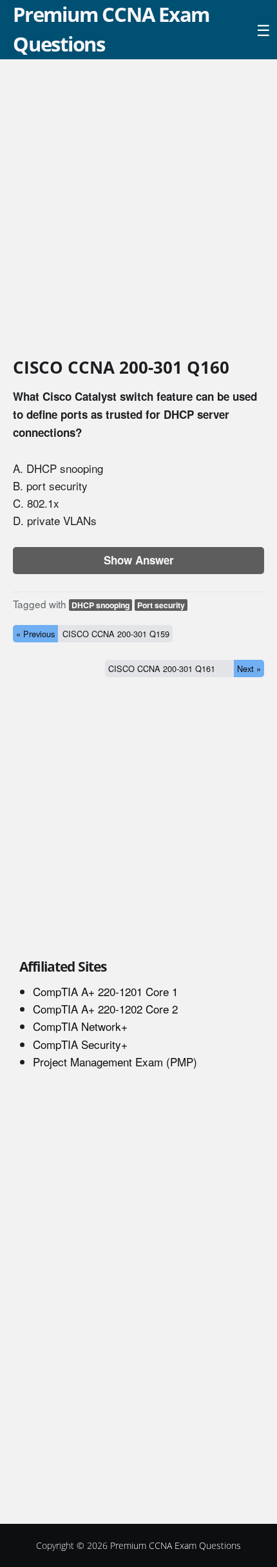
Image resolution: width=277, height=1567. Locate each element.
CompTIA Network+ (80, 1026)
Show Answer (139, 560)
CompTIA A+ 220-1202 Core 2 (105, 1009)
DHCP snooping (100, 605)
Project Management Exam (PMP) (115, 1061)
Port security (161, 605)
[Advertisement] (138, 210)
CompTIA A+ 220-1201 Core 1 (105, 991)
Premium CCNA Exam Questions (175, 1545)
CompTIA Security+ (80, 1044)
